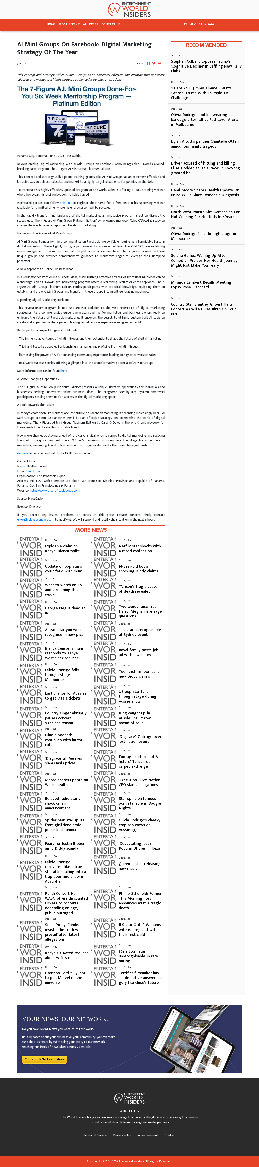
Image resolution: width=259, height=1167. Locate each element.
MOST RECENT (69, 24)
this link (65, 203)
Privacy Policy (122, 1135)
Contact (170, 1135)
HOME (51, 24)
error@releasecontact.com (35, 519)
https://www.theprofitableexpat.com (55, 490)
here (64, 371)
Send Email (33, 471)
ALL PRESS (90, 24)
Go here (22, 453)
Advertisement (148, 1135)
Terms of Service (95, 1135)
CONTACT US (110, 24)
